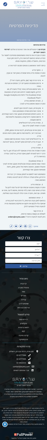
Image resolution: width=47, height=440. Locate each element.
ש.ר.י (28, 40)
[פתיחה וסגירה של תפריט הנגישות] (5, 424)
